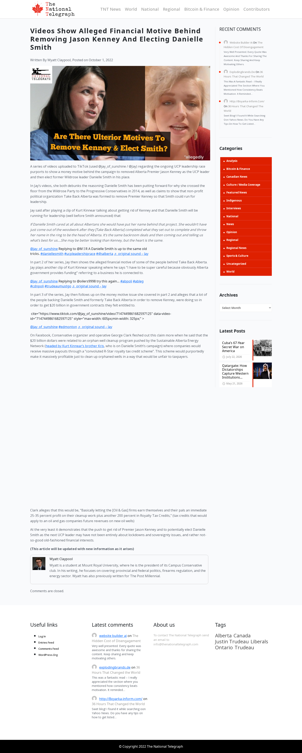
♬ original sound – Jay (131, 253)
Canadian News (236, 176)
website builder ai (241, 42)
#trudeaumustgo (58, 286)
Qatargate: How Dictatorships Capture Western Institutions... (235, 371)
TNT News (110, 9)
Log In (42, 636)
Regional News (236, 248)
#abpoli (126, 281)
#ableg (138, 281)
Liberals (259, 641)
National (150, 9)
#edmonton (68, 327)
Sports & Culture (237, 256)
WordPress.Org (48, 655)
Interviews (233, 208)
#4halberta (104, 253)
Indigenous (234, 200)
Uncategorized (236, 264)
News (230, 224)
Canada (242, 635)
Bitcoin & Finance (201, 9)
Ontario (224, 647)
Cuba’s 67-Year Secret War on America (233, 347)
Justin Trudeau (232, 641)
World (131, 9)
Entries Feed (46, 642)
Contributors (256, 9)
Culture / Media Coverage (243, 185)
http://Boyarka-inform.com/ (247, 101)
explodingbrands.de (242, 72)
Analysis (231, 161)
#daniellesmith (51, 253)
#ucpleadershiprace (79, 253)
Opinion (231, 9)
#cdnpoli (37, 286)
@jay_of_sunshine (44, 248)
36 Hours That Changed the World (118, 704)
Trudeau (244, 647)
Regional (171, 9)
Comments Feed (48, 649)
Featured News (236, 192)
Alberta (223, 635)
